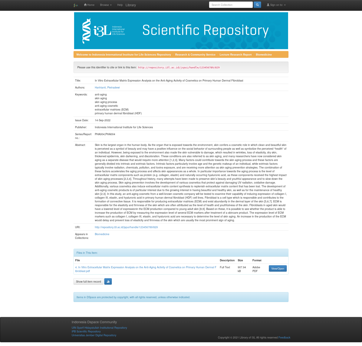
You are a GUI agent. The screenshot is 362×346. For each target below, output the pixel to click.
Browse (105, 5)
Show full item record (88, 281)
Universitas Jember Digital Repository (94, 335)
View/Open (277, 268)
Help (120, 5)
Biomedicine (264, 54)
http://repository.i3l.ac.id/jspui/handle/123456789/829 (126, 227)
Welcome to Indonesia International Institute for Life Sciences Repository (123, 54)
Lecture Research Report (236, 54)
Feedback (284, 337)
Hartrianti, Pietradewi (107, 87)
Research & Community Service (195, 54)
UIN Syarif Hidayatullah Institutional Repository (99, 327)
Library (131, 4)
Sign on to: (276, 5)
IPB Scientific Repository (86, 331)
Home (90, 5)
